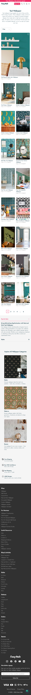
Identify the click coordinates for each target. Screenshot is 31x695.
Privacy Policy (20, 689)
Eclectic (3, 582)
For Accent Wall (5, 639)
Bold (2, 577)
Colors (3, 617)
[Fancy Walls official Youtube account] (20, 661)
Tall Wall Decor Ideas (6, 566)
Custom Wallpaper (5, 502)
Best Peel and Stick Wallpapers (8, 568)
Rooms (6, 444)
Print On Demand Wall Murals (8, 520)
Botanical (3, 580)
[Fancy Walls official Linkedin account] (24, 661)
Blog (2, 546)
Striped (3, 613)
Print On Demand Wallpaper (8, 518)
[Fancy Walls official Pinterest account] (15, 661)
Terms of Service (11, 689)
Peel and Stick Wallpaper (7, 498)
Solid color (4, 608)
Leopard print (4, 599)
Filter (3, 29)
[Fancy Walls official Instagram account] (7, 661)
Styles (6, 380)
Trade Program (4, 515)
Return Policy (4, 542)
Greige (3, 619)
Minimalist (3, 586)
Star (2, 611)
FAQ (2, 533)
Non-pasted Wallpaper (6, 500)
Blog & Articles (6, 552)
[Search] (22, 4)
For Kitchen (4, 650)
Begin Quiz (17, 4)
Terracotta (3, 633)
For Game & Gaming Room (8, 648)
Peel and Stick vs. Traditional (8, 562)
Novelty (3, 588)
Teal (2, 630)
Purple (2, 626)
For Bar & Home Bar (6, 642)
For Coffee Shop (5, 646)
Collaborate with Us (6, 522)
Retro (2, 591)
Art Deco (3, 575)
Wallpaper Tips (4, 557)
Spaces (3, 637)
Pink (2, 624)
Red (2, 628)
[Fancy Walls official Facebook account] (11, 661)
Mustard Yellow (5, 622)
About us (3, 535)
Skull (2, 606)
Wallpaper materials (6, 549)
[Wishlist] (24, 4)
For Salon (3, 653)
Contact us (3, 537)
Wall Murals (4, 493)
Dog (2, 604)
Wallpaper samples (5, 504)
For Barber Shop (5, 644)
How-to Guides (5, 544)
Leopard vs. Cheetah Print (7, 560)
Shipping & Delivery (6, 540)
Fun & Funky (4, 584)
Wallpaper (3, 491)
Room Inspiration (5, 555)
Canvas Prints (4, 495)
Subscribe (15, 678)
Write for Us (4, 524)
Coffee (3, 597)
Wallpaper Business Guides (8, 526)
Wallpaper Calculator (6, 507)
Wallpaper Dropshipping (7, 513)
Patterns (6, 411)
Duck (2, 602)
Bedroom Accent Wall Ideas (8, 564)
